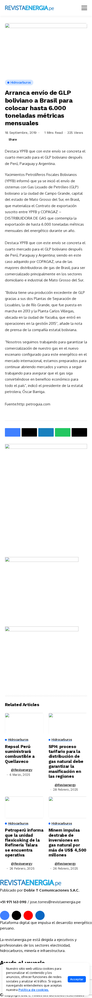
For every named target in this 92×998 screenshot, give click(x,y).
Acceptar (76, 979)
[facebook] (4, 915)
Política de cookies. (33, 990)
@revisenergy (21, 770)
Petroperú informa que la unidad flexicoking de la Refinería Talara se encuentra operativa (24, 842)
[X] (16, 915)
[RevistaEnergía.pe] (35, 8)
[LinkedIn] (40, 915)
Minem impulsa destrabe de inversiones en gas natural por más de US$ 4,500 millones (68, 842)
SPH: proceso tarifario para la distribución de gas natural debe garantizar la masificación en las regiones (66, 761)
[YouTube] (28, 915)
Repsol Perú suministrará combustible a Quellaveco (20, 754)
